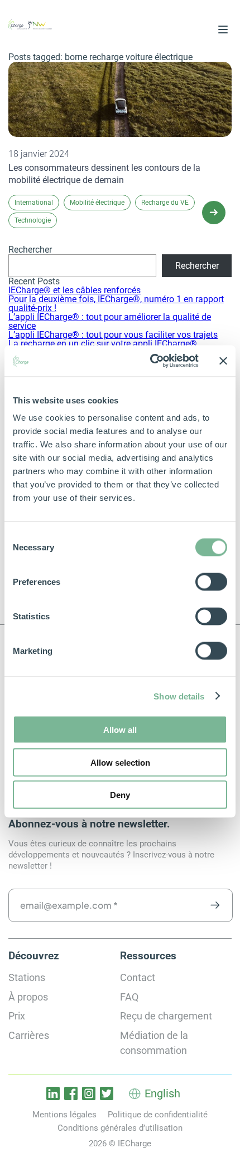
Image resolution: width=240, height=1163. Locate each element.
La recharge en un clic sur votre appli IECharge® (102, 343)
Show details (178, 696)
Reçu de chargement (166, 1016)
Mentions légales (64, 1115)
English (162, 1093)
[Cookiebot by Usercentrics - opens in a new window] (151, 361)
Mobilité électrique (97, 202)
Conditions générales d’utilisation (120, 1128)
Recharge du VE (165, 202)
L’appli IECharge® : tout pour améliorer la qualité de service (109, 321)
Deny (120, 795)
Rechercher (30, 249)
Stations (26, 977)
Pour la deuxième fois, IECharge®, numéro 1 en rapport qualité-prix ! (116, 303)
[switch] (211, 582)
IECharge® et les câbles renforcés (74, 290)
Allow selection (120, 762)
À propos (28, 997)
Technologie (33, 220)
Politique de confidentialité (158, 1115)
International (34, 202)
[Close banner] (223, 360)
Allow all (120, 730)
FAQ (129, 997)
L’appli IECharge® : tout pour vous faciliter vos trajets (113, 334)
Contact (137, 977)
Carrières (28, 1035)
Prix (16, 1016)
